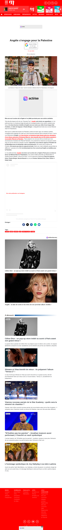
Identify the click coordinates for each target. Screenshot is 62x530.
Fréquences (26, 14)
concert (7, 231)
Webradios (8, 14)
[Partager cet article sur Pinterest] (31, 225)
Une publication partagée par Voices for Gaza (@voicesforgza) (31, 219)
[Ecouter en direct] (49, 3)
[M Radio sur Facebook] (24, 521)
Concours (17, 497)
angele (11, 231)
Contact (7, 492)
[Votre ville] (45, 3)
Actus (35, 14)
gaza (20, 231)
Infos (15, 494)
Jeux (56, 14)
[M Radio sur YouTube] (33, 521)
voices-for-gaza (26, 231)
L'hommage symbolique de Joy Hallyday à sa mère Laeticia (30, 464)
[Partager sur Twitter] (27, 225)
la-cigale (33, 231)
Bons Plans (17, 492)
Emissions (17, 14)
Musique (41, 14)
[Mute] (24, 9)
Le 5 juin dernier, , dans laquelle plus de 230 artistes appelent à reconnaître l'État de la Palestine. (30, 137)
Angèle (34, 121)
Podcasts (49, 14)
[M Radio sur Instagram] (37, 521)
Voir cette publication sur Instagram (15, 193)
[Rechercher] (52, 3)
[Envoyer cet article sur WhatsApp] (35, 225)
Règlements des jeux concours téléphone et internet (44, 513)
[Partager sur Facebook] (23, 225)
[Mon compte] (55, 3)
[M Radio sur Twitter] (28, 521)
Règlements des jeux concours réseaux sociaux (44, 497)
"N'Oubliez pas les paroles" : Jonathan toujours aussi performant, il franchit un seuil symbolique (28, 434)
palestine (16, 231)
